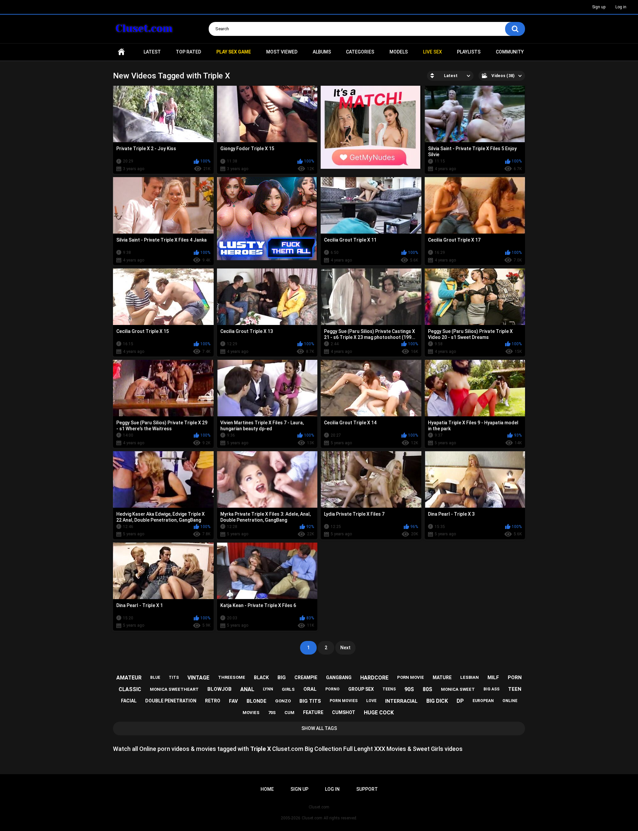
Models (398, 51)
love (371, 700)
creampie (305, 677)
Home (121, 52)
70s (272, 712)
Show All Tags (319, 728)
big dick (437, 701)
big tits (310, 701)
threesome (231, 677)
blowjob (219, 689)
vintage (198, 678)
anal (247, 689)
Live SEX (432, 51)
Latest (152, 51)
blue (155, 677)
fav (233, 701)
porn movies (344, 700)
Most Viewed (281, 51)
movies (251, 712)
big (281, 677)
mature (442, 677)
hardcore (374, 678)
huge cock (379, 712)
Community (510, 51)
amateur (129, 678)
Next (345, 647)
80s (427, 689)
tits (174, 677)
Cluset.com (312, 818)
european (483, 700)
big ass (491, 689)
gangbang (339, 677)
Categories (360, 51)
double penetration (170, 700)
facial (129, 700)
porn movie (410, 677)
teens (389, 689)
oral (310, 689)
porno (332, 689)
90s (409, 689)
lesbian (469, 677)
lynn (268, 689)
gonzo (283, 700)
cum (289, 712)
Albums (322, 51)
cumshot (343, 712)
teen (514, 689)
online (509, 700)
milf (493, 677)
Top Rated (188, 51)
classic (130, 689)
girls (288, 689)
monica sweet (458, 689)
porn (515, 677)
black (261, 677)
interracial (401, 701)
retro (212, 700)
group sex (361, 689)
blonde (256, 701)
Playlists (468, 51)
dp (460, 701)
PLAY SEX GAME (233, 51)
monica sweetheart (174, 689)
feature (313, 712)
